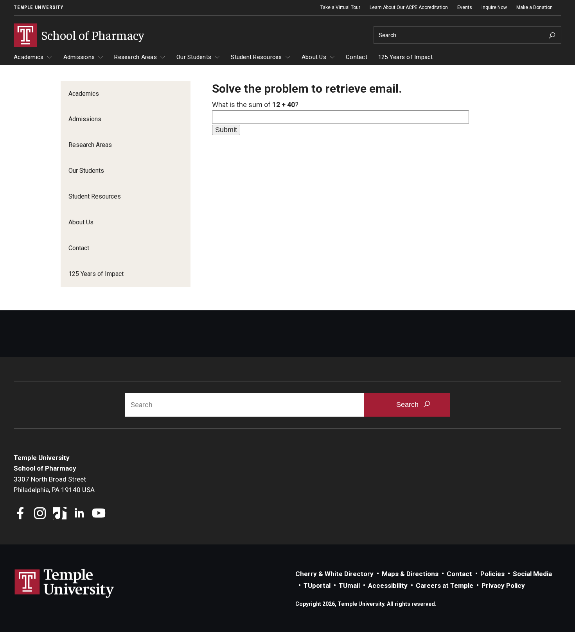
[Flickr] (118, 514)
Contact (356, 57)
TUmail (349, 585)
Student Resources (256, 57)
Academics (28, 57)
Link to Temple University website (64, 583)
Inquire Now (494, 7)
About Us (314, 57)
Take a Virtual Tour (340, 7)
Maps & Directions (410, 574)
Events (464, 7)
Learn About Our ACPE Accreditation (409, 7)
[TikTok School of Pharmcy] (59, 514)
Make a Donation (534, 7)
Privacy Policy (503, 585)
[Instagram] (40, 514)
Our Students (193, 57)
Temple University (38, 7)
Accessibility (388, 585)
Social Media (532, 574)
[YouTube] (99, 514)
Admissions (79, 57)
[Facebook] (20, 514)
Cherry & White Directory (334, 574)
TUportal (317, 585)
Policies (492, 574)
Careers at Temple (444, 585)
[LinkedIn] (79, 514)
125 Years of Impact (405, 57)
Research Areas (135, 57)
